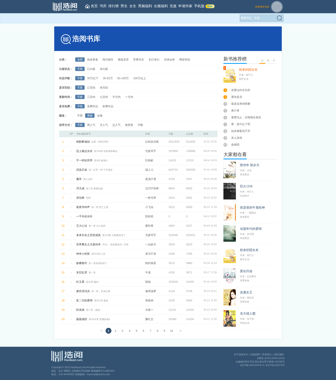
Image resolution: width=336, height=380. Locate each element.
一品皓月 (150, 244)
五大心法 (81, 225)
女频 (99, 115)
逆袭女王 (246, 292)
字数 (140, 124)
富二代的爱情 (84, 300)
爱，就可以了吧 (240, 124)
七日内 (104, 96)
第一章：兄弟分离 (100, 291)
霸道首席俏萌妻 (240, 103)
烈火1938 (246, 186)
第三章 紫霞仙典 (94, 188)
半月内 (116, 96)
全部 (80, 59)
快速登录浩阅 (262, 6)
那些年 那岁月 (249, 165)
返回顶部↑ (279, 354)
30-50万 (108, 78)
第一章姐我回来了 (98, 263)
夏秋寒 (149, 225)
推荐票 (129, 124)
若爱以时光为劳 (240, 90)
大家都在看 (235, 154)
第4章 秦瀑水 (101, 160)
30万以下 (92, 78)
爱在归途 (246, 271)
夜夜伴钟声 (83, 207)
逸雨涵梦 (150, 291)
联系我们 (267, 354)
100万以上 (139, 78)
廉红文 (149, 319)
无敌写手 (150, 151)
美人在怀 (88, 179)
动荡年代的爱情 (251, 228)
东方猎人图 (248, 313)
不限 (80, 68)
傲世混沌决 (83, 291)
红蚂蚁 (149, 160)
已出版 (91, 68)
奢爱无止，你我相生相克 (246, 117)
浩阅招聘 (255, 354)
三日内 (91, 96)
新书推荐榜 (235, 58)
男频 (90, 115)
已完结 (91, 87)
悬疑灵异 (123, 59)
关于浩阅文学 (241, 354)
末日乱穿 (81, 272)
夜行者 (235, 110)
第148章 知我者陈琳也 (105, 151)
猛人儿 (149, 169)
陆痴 (148, 281)
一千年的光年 (84, 216)
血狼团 (235, 144)
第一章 (92, 272)
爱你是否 (236, 96)
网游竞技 (184, 59)
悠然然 (149, 216)
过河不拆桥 (152, 188)
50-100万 (123, 78)
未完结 (104, 87)
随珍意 (250, 297)
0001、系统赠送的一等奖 (115, 244)
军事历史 (138, 59)
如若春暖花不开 (240, 131)
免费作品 (92, 106)
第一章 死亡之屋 (99, 207)
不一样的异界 (84, 160)
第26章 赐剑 (92, 282)
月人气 (104, 124)
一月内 (129, 96)
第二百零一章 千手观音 (101, 169)
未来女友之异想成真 (88, 235)
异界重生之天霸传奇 (88, 244)
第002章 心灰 (98, 254)
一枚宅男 (150, 197)
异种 (88, 198)
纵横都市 (81, 263)
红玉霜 (80, 281)
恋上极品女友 (84, 151)
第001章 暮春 (101, 300)
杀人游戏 (236, 137)
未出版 (104, 68)
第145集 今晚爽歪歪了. (114, 235)
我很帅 (149, 300)
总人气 (116, 124)
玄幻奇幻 (154, 59)
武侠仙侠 (169, 59)
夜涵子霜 (150, 179)
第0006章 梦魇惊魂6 (99, 319)
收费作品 (107, 106)
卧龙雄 (80, 309)
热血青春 (92, 59)
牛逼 (148, 272)
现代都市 (107, 59)
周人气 (91, 124)
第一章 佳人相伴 (97, 226)
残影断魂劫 (83, 141)
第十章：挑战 (93, 310)
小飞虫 (149, 207)
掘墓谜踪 (81, 319)
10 (171, 330)
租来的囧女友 (248, 69)
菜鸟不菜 (150, 253)
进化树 (80, 197)
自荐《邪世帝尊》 (100, 141)
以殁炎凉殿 (152, 141)
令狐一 (149, 309)
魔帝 (79, 179)
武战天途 (81, 169)
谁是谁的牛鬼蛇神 (252, 207)
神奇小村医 (83, 253)
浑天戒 (80, 188)
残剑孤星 (150, 263)
